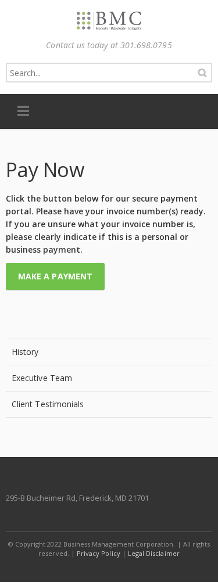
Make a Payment (55, 276)
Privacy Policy (98, 553)
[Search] (202, 73)
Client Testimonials (48, 403)
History (25, 351)
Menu (23, 111)
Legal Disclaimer (154, 553)
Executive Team (42, 377)
